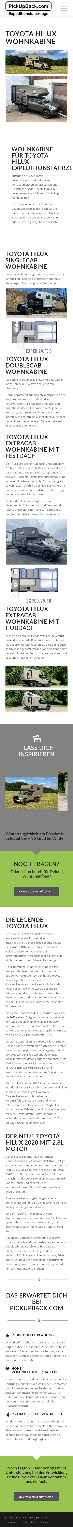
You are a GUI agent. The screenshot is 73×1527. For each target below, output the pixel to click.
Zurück (15, 790)
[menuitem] (62, 8)
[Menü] (62, 8)
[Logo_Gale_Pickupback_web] (30, 8)
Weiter (58, 790)
